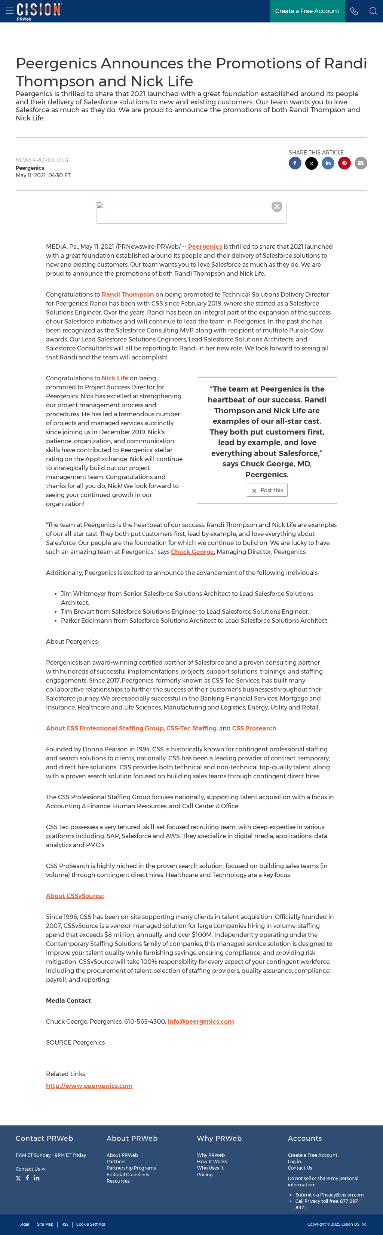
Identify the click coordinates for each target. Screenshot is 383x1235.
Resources (118, 1181)
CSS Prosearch (254, 728)
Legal (24, 1224)
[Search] (373, 11)
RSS (64, 1224)
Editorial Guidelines (128, 1174)
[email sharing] (361, 164)
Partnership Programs (131, 1168)
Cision (347, 1224)
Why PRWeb (211, 1155)
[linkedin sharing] (328, 164)
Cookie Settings (90, 1224)
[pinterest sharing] (344, 164)
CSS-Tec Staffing (191, 728)
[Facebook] (27, 1178)
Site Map (45, 1224)
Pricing (205, 1174)
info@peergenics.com (201, 1021)
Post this (272, 490)
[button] (192, 205)
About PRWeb (122, 1155)
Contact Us (28, 1169)
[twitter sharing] (311, 164)
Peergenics (205, 246)
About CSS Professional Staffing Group (105, 728)
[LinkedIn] (37, 1178)
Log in (294, 1161)
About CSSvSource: (75, 896)
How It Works (212, 1161)
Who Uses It (210, 1168)
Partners (116, 1161)
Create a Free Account (307, 11)
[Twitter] (19, 1178)
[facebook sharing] (295, 164)
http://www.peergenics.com (89, 1086)
